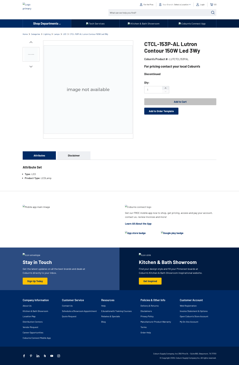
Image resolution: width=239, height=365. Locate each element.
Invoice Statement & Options (194, 311)
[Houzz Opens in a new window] (44, 355)
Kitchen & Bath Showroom (35, 311)
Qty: (146, 82)
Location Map (29, 316)
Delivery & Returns (150, 305)
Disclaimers (146, 311)
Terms (144, 327)
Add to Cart (180, 101)
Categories (35, 34)
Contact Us (67, 305)
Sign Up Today (35, 281)
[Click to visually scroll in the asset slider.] (31, 42)
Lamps (57, 34)
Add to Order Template (161, 111)
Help (103, 305)
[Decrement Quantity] (165, 91)
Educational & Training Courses (116, 311)
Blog (103, 321)
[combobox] (160, 12)
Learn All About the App (138, 223)
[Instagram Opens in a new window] (58, 355)
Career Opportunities (33, 332)
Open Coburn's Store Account (194, 316)
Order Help (146, 332)
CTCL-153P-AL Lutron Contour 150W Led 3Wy (89, 34)
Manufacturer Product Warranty (156, 321)
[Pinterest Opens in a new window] (31, 355)
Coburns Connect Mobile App (37, 338)
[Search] (213, 12)
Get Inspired (150, 281)
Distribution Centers (33, 321)
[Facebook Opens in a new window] (24, 355)
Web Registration (188, 305)
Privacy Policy (147, 316)
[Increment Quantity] (165, 88)
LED (64, 34)
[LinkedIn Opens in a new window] (38, 355)
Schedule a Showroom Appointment (79, 311)
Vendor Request (30, 327)
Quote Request (69, 316)
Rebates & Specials (110, 316)
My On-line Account (189, 321)
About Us (27, 305)
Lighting (46, 34)
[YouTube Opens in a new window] (51, 355)
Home (25, 34)
